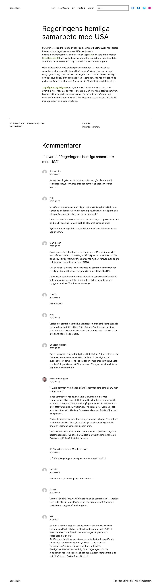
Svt (91, 54)
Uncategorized (38, 123)
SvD (49, 58)
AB (53, 58)
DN (44, 58)
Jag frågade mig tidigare (54, 87)
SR (57, 58)
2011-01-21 (54, 519)
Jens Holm (15, 8)
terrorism (96, 127)
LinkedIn (128, 581)
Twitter (136, 581)
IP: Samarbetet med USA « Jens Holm (68, 449)
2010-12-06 (55, 174)
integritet (86, 127)
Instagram (146, 581)
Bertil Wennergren (59, 378)
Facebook (119, 581)
